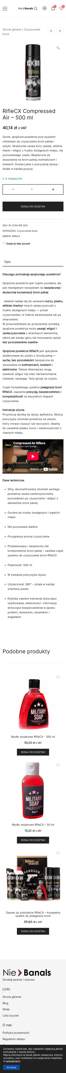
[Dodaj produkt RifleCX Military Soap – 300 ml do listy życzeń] (58, 677)
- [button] (13, 189)
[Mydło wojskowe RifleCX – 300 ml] (33, 702)
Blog (5, 1003)
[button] (58, 48)
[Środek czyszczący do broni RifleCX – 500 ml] (59, 30)
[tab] (33, 262)
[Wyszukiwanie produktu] (36, 8)
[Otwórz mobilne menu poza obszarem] (5, 8)
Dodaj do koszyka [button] (33, 752)
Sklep (6, 1009)
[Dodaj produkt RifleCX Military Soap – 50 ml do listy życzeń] (58, 765)
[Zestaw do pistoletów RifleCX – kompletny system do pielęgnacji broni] (33, 878)
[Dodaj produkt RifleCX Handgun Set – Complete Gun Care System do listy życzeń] (58, 853)
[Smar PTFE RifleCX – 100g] (51, 30)
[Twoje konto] (44, 8)
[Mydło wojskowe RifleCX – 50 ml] (33, 790)
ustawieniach (13, 1061)
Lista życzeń (11, 1015)
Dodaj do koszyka (33, 206)
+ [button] (53, 189)
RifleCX (16, 236)
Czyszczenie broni (27, 230)
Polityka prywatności (16, 1032)
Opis (7, 262)
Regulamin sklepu (14, 1039)
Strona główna (12, 29)
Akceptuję (11, 1067)
